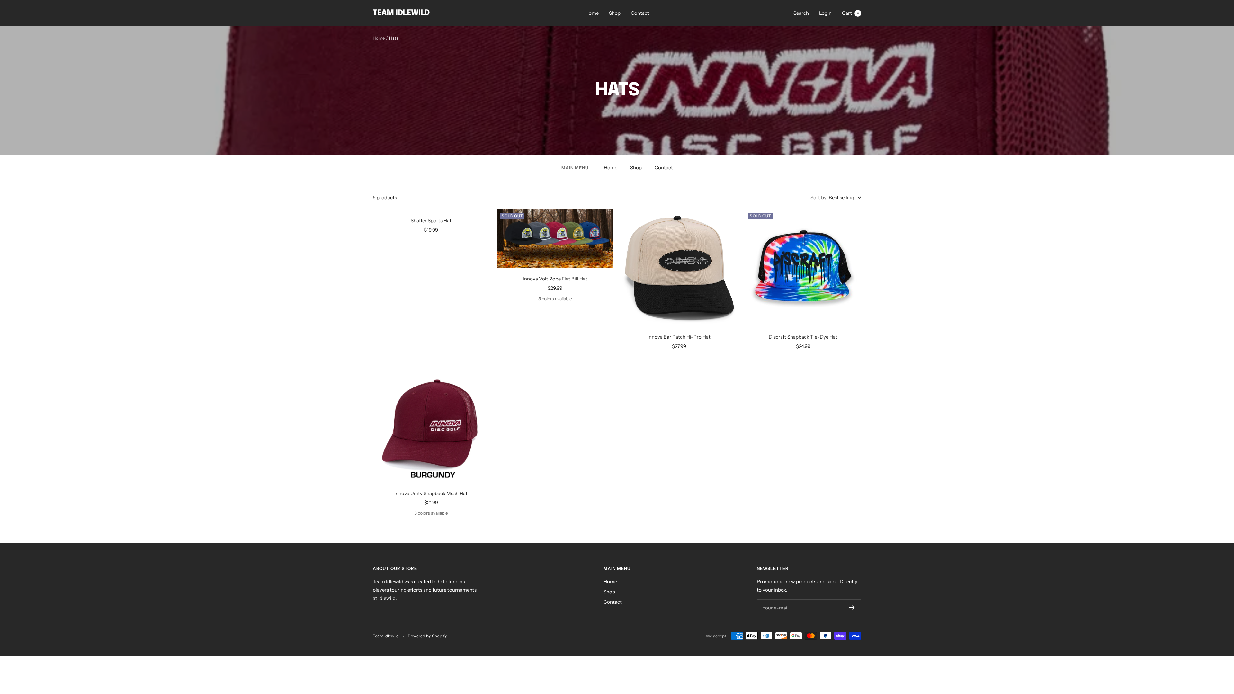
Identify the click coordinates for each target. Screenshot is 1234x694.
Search (801, 13)
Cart (850, 13)
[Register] (852, 607)
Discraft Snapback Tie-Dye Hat (803, 337)
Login (825, 13)
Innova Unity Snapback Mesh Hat (431, 493)
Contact (640, 13)
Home (592, 13)
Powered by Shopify (427, 635)
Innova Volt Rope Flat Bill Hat (555, 279)
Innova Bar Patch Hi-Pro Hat (679, 337)
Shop (615, 13)
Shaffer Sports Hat (431, 221)
